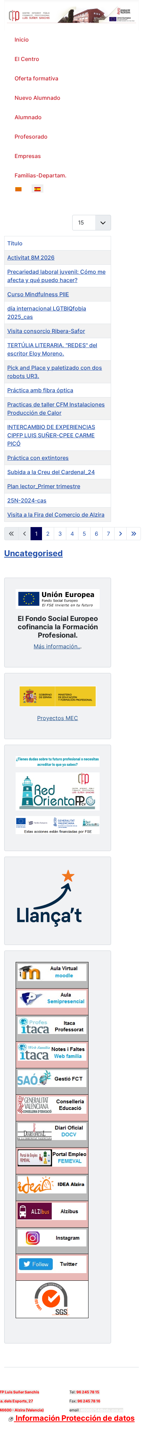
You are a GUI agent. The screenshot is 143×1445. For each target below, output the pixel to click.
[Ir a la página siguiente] (120, 533)
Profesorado (31, 136)
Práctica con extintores (38, 457)
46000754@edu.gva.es (102, 1410)
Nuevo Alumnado (37, 97)
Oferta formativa (36, 78)
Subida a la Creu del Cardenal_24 (51, 471)
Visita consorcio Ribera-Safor (46, 330)
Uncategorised (33, 553)
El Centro (27, 58)
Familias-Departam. (41, 175)
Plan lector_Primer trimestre (43, 486)
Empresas (28, 155)
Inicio (22, 39)
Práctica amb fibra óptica (40, 390)
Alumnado (28, 117)
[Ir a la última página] (133, 533)
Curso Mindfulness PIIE (38, 294)
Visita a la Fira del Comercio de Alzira (55, 514)
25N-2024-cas (27, 500)
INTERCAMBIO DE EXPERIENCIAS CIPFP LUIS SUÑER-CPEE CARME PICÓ (51, 435)
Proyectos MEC (57, 718)
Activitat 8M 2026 (30, 257)
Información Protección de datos (74, 1417)
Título (15, 243)
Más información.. (57, 646)
